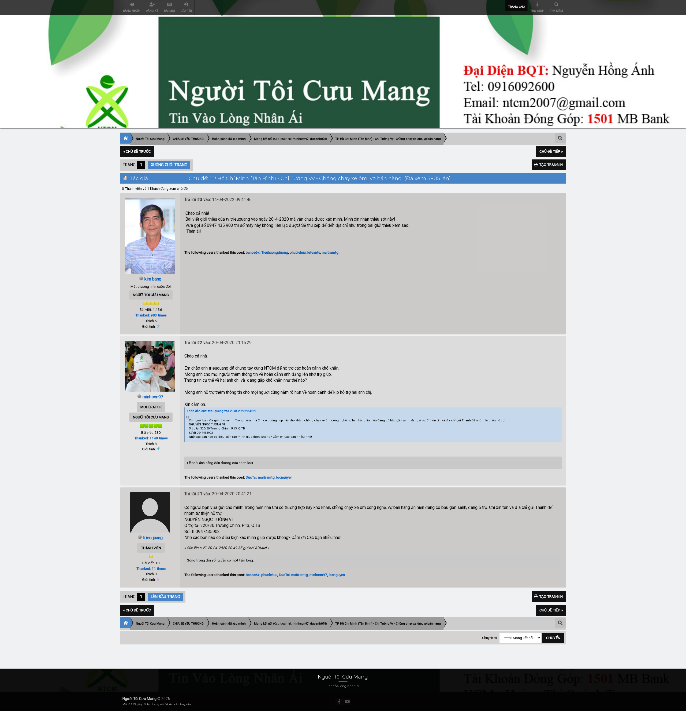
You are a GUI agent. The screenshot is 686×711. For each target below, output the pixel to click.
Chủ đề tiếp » (551, 151)
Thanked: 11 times (151, 568)
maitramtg (330, 252)
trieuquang (153, 537)
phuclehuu (298, 252)
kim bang (152, 279)
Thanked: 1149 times (151, 438)
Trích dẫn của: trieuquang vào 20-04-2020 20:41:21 (221, 411)
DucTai (251, 477)
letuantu (313, 252)
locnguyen (284, 477)
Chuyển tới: (490, 638)
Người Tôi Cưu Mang (139, 699)
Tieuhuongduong (274, 252)
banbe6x (253, 252)
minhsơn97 (300, 139)
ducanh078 (318, 139)
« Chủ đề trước (137, 151)
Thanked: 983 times (151, 315)
